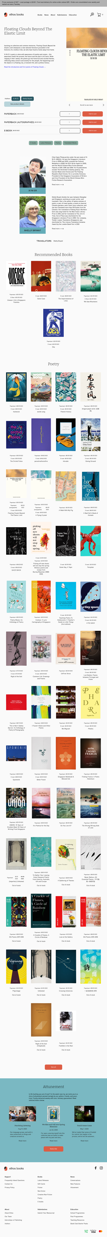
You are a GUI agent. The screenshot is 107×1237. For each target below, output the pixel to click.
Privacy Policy (9, 1187)
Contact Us (8, 1184)
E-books (33, 143)
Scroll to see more (86, 105)
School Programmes (77, 1213)
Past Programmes (76, 1216)
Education (73, 15)
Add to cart (93, 114)
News (46, 15)
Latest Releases (45, 143)
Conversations (75, 1180)
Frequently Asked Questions (14, 1180)
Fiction (40, 1187)
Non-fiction (41, 1191)
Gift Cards (41, 1184)
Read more (56, 185)
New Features (75, 1184)
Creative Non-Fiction (45, 1195)
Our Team (8, 1216)
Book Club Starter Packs (79, 1224)
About (53, 15)
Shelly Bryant (27, 99)
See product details (17, 104)
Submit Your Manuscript (46, 1213)
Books (40, 15)
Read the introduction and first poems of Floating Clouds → (25, 67)
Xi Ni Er (16, 99)
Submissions (62, 15)
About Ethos (9, 1213)
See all (53, 1067)
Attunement (74, 1187)
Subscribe (53, 1149)
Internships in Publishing (13, 1220)
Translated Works (70, 143)
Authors (7, 1224)
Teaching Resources (77, 1220)
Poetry (58, 143)
